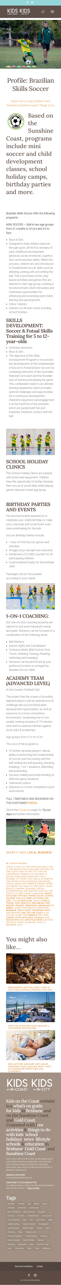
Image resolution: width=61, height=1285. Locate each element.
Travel (36, 1248)
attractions (25, 901)
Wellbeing (46, 1248)
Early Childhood (13, 1212)
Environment (47, 1216)
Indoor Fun (17, 101)
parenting (31, 906)
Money (39, 1228)
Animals (21, 1204)
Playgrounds (31, 1232)
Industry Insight (29, 1224)
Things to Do (46, 105)
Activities (11, 1204)
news (39, 920)
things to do (36, 896)
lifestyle (30, 920)
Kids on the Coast (32, 913)
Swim (9, 1248)
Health (50, 1220)
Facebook (25, 809)
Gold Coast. (24, 1120)
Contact (40, 1266)
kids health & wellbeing (29, 903)
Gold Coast (24, 910)
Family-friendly (13, 1220)
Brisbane (11, 910)
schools (39, 918)
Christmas (22, 1208)
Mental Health (28, 1228)
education (12, 920)
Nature (48, 1228)
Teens (29, 1248)
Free (31, 1220)
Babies (36, 1204)
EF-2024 (20, 1216)
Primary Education (14, 1236)
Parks (20, 1232)
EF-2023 (10, 1216)
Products (44, 1236)
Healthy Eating (13, 1224)
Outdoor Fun (41, 101)
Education (42, 1212)
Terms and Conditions (24, 1266)
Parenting (11, 1232)
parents (32, 915)
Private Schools (31, 1236)
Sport (32, 1244)
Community (34, 1208)
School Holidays (13, 1240)
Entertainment (33, 1216)
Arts (29, 1204)
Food (25, 1220)
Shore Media (34, 1280)
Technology (19, 1248)
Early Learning (29, 1212)
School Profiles (29, 1240)
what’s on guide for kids (24, 1108)
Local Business (39, 852)
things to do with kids (19, 918)
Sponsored (22, 1244)
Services (41, 1240)
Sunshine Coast (28, 105)
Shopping (11, 1244)
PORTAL (32, 803)
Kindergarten (43, 1224)
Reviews (12, 105)
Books (44, 1204)
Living (28, 101)
